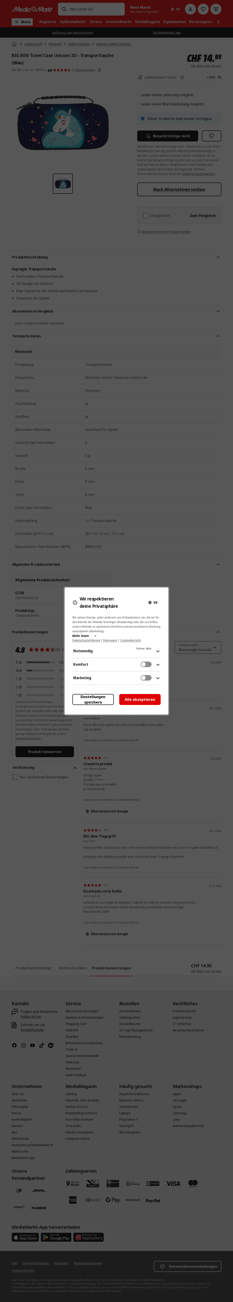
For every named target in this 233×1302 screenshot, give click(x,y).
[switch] (146, 664)
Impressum (110, 640)
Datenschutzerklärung (86, 640)
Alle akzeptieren (140, 699)
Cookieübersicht (130, 640)
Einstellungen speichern (93, 699)
